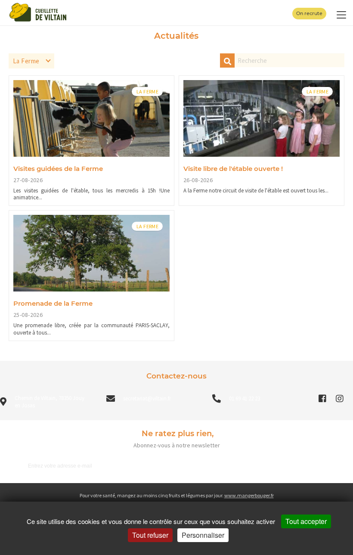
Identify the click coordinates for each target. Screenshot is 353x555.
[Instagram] (340, 398)
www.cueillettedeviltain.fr (176, 481)
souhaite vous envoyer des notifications (177, 490)
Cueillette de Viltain (177, 471)
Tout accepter (306, 521)
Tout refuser (150, 535)
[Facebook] (322, 398)
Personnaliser (203, 535)
